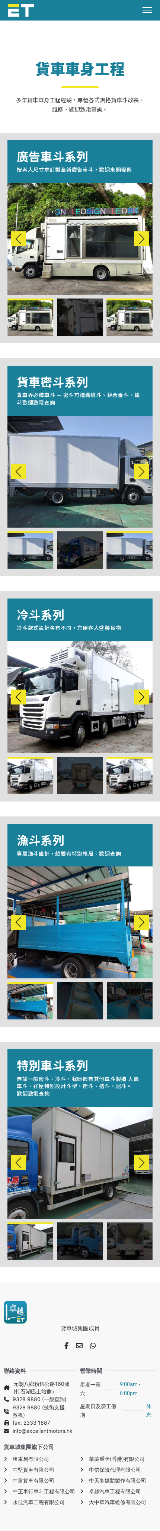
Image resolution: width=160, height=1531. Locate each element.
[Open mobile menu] (147, 10)
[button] (18, 238)
